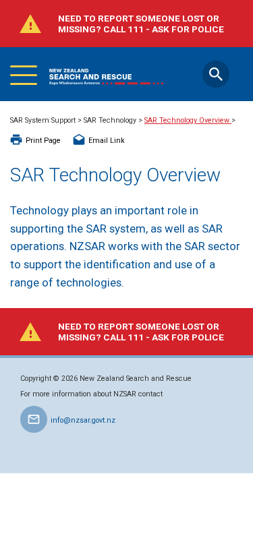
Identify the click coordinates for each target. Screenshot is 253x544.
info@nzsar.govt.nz (83, 420)
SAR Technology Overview (187, 120)
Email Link (106, 140)
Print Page (43, 140)
